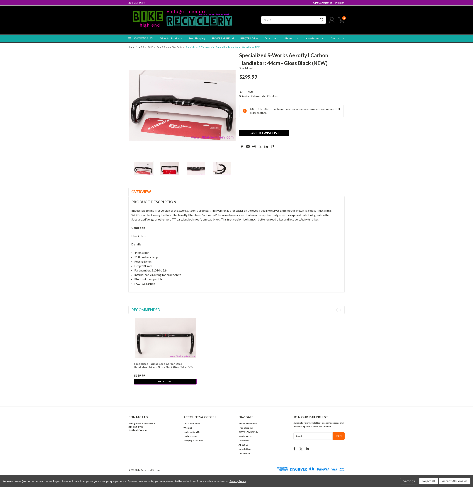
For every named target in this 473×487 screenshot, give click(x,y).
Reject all (428, 481)
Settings (409, 481)
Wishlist (339, 2)
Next (232, 105)
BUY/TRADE (248, 38)
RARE (150, 47)
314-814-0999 (136, 2)
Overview (141, 191)
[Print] (254, 146)
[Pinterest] (272, 146)
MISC (141, 47)
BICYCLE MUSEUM (223, 38)
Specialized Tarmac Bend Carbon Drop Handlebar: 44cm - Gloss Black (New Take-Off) (163, 365)
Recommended (145, 309)
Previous (133, 105)
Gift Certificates (322, 2)
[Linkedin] (266, 146)
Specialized (246, 68)
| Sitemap (155, 470)
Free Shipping (197, 38)
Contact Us (338, 38)
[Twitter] (260, 146)
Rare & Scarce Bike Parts (169, 47)
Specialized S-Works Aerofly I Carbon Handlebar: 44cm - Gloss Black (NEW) (223, 47)
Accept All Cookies (454, 481)
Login (186, 432)
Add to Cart (165, 381)
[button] (154, 441)
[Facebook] (242, 146)
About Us (290, 38)
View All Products (171, 38)
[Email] (248, 146)
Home (131, 47)
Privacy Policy (237, 481)
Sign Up (196, 432)
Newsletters (313, 38)
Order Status (190, 436)
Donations (271, 38)
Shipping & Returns (193, 440)
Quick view (165, 338)
